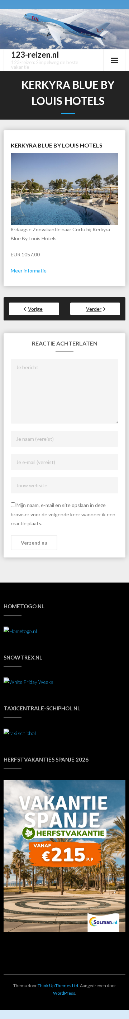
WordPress (64, 993)
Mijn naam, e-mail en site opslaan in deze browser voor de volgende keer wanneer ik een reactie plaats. (63, 514)
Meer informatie (29, 270)
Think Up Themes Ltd (58, 985)
